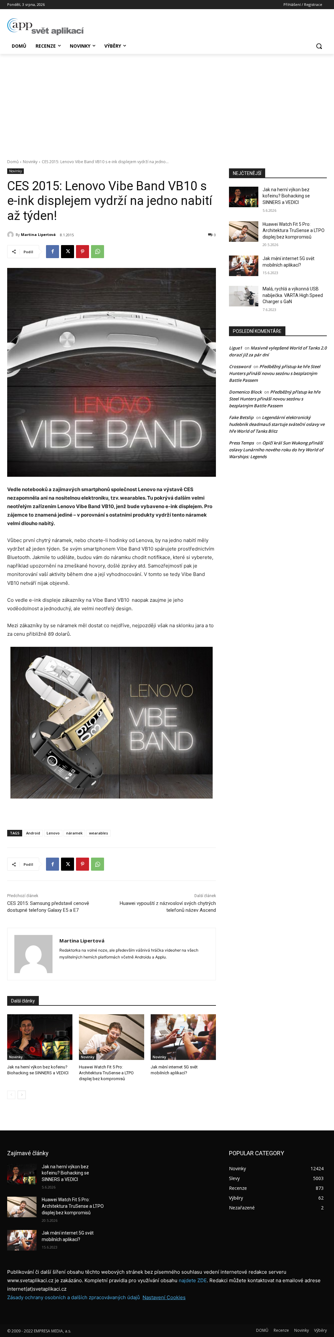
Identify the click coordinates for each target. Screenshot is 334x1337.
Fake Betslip (241, 417)
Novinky (30, 161)
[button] (319, 46)
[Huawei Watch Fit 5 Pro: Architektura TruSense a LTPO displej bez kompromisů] (111, 1037)
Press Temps (241, 443)
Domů (13, 161)
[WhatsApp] (97, 251)
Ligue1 (235, 348)
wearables (98, 833)
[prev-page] (11, 1095)
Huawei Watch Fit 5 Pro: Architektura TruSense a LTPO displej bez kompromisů (106, 1073)
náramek (74, 833)
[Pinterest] (82, 251)
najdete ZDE (193, 1280)
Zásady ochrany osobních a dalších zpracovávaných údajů (73, 1297)
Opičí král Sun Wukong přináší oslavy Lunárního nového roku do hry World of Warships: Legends (276, 449)
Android (33, 833)
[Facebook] (52, 251)
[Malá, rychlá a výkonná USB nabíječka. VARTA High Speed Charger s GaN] (243, 296)
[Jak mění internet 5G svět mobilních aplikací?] (183, 1037)
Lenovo (53, 833)
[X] (67, 251)
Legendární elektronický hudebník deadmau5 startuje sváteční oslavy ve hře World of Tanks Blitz (277, 424)
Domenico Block (245, 392)
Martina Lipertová (38, 234)
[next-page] (22, 1095)
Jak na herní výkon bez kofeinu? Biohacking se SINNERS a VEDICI (286, 196)
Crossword (240, 366)
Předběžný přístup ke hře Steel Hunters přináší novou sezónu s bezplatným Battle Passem (274, 373)
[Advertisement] (167, 102)
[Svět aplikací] (45, 26)
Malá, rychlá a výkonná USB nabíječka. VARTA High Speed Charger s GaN (293, 295)
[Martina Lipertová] (11, 234)
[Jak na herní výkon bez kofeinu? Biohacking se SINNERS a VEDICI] (39, 1037)
